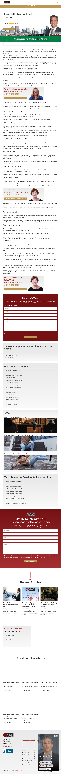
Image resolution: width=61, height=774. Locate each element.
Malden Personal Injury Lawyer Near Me (13, 488)
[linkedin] (9, 747)
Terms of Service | (12, 769)
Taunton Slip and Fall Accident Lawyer (13, 380)
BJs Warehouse (8, 353)
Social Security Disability (27, 760)
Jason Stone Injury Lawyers (17, 770)
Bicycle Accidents (25, 750)
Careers (35, 756)
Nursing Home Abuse (26, 756)
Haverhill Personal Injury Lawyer (12, 44)
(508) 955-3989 (26, 690)
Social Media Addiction (27, 764)
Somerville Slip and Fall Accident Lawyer (14, 375)
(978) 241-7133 (7, 722)
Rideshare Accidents (26, 745)
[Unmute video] (40, 736)
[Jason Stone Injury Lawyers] (7, 2)
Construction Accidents (27, 758)
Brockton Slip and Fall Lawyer (11, 399)
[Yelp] (11, 747)
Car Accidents (25, 743)
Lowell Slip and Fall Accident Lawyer (13, 387)
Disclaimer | (5, 769)
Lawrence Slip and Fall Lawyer (11, 404)
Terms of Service (44, 557)
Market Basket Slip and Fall (11, 355)
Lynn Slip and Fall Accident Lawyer (12, 370)
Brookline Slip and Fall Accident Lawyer (13, 389)
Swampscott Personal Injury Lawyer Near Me (14, 498)
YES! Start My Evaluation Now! (30, 337)
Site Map (26, 769)
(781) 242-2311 (45, 690)
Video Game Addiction (27, 762)
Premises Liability (26, 754)
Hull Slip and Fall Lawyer (10, 392)
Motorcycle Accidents (26, 749)
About (35, 752)
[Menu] (57, 2)
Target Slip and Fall (9, 357)
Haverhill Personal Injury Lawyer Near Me (14, 484)
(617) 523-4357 (9, 639)
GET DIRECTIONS (7, 643)
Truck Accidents (25, 746)
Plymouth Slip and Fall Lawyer (11, 382)
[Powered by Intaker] (51, 771)
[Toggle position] (55, 736)
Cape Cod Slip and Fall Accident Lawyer (13, 373)
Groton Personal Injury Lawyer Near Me (13, 496)
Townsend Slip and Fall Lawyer (12, 385)
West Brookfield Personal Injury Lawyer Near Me (15, 503)
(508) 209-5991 (26, 722)
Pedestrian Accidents (26, 752)
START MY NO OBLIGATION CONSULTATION (15, 98)
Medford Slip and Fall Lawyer (11, 377)
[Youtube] (6, 747)
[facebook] (3, 747)
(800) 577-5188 (31, 6)
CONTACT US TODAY (9, 29)
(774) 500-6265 (7, 690)
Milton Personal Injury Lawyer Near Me (13, 491)
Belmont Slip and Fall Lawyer (11, 394)
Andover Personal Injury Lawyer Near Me (13, 481)
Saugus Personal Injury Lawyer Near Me (13, 500)
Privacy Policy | (20, 769)
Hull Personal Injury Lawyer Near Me (13, 486)
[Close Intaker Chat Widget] (57, 736)
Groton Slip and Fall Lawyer (11, 402)
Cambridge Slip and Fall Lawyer (12, 397)
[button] (11, 23)
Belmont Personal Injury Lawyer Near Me (14, 493)
